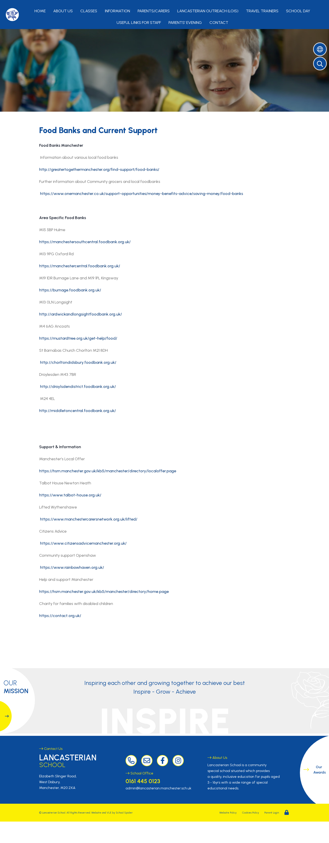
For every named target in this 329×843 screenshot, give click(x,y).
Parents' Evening (185, 22)
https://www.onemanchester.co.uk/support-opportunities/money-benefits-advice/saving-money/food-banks (141, 193)
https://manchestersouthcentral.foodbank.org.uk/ (85, 241)
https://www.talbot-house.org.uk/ (70, 495)
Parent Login (271, 812)
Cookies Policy (250, 812)
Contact (218, 22)
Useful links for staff (139, 22)
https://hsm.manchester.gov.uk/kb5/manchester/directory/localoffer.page (107, 471)
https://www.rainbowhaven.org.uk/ (72, 567)
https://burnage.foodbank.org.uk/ (70, 290)
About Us (63, 10)
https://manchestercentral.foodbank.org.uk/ (79, 266)
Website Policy (228, 812)
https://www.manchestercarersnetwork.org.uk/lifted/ (88, 519)
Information (117, 10)
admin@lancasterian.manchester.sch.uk (158, 788)
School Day (298, 10)
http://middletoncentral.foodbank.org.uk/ (77, 410)
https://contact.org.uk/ (60, 615)
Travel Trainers (262, 10)
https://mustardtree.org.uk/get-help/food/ (78, 338)
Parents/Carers (154, 10)
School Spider (124, 812)
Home (40, 10)
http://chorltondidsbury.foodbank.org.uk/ (78, 362)
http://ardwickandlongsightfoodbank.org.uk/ (80, 314)
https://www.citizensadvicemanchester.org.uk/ (83, 543)
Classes (88, 10)
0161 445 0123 (143, 781)
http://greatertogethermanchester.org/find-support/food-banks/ (99, 169)
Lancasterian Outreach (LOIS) (207, 10)
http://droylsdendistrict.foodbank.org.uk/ (78, 386)
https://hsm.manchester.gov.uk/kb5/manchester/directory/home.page (104, 591)
